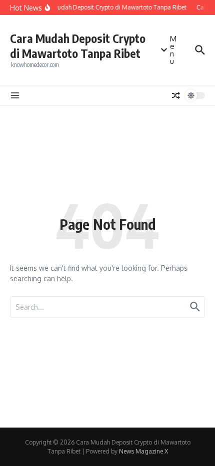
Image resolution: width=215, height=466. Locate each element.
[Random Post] (176, 95)
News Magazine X (143, 451)
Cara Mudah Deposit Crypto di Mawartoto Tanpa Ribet (78, 45)
